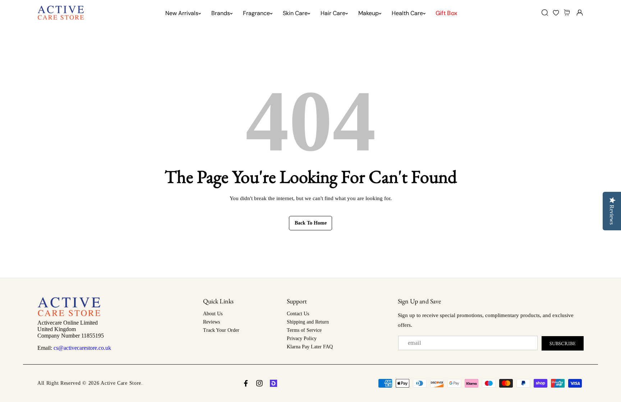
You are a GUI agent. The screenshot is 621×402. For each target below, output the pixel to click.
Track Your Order (221, 330)
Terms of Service (304, 330)
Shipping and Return (308, 322)
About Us (212, 313)
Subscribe (562, 343)
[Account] (579, 12)
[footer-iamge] (69, 314)
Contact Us (298, 313)
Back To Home (311, 223)
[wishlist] (556, 12)
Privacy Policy (302, 338)
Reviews (211, 322)
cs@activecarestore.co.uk (82, 348)
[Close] (61, 361)
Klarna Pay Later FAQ (310, 346)
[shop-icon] (273, 383)
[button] (568, 12)
